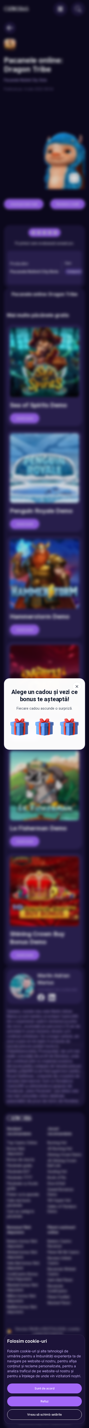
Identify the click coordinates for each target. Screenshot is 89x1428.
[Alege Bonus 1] (19, 727)
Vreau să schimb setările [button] (44, 1414)
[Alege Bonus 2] (44, 727)
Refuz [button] (45, 1401)
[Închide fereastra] (76, 686)
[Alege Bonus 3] (69, 727)
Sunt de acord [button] (45, 1388)
